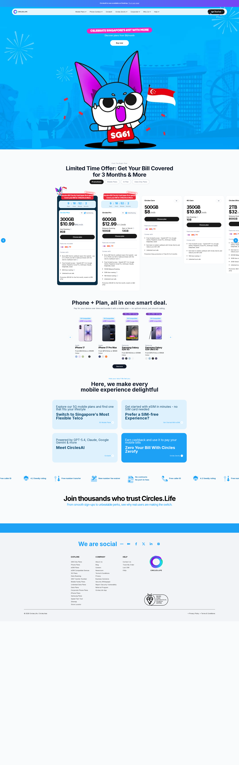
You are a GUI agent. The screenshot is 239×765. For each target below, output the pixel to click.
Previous (3, 240)
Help (155, 12)
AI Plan (126, 182)
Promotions (96, 182)
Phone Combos (95, 12)
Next (235, 240)
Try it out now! (133, 3)
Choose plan (77, 237)
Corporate (134, 12)
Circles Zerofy (120, 12)
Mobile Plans (80, 12)
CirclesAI (109, 12)
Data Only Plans (141, 182)
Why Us (146, 12)
